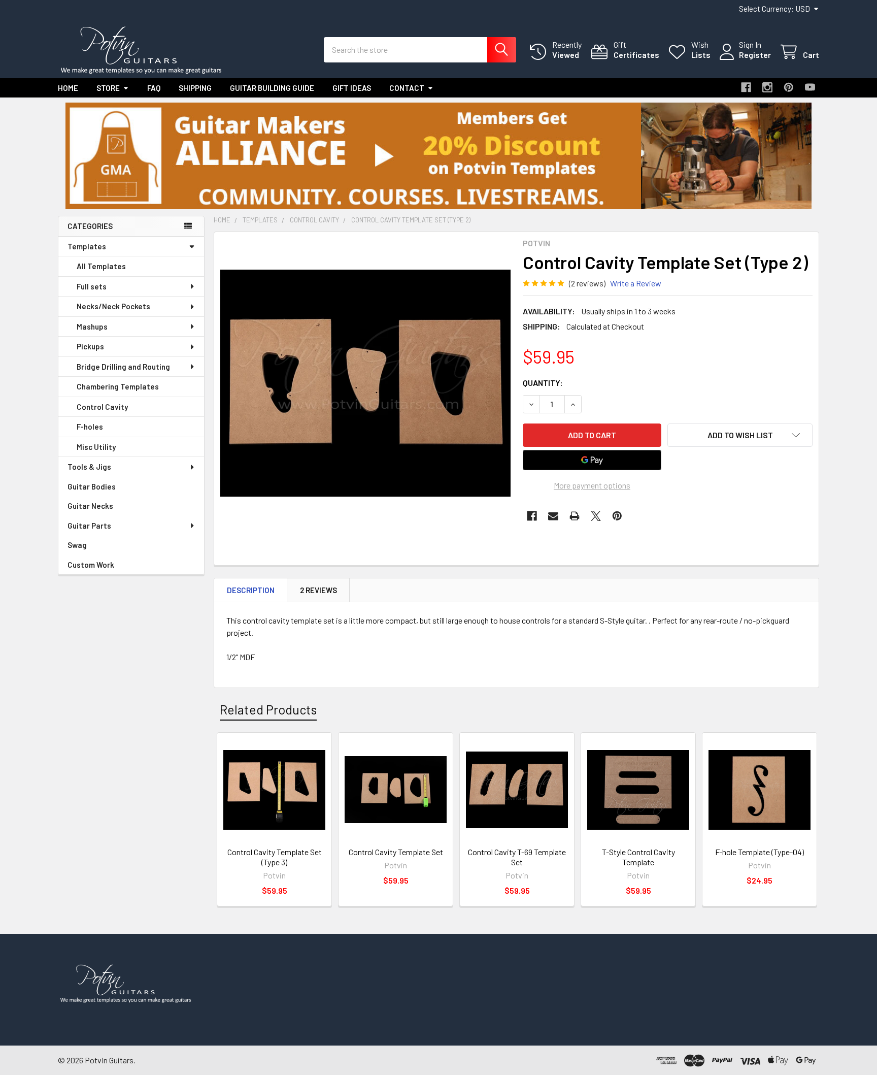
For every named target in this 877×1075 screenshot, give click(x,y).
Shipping (195, 87)
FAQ (153, 87)
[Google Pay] (592, 460)
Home (68, 87)
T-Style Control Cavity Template (638, 857)
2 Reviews (318, 590)
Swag (77, 544)
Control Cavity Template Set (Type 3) (274, 857)
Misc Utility (96, 446)
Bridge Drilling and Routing (123, 366)
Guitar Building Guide (272, 87)
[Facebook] (746, 87)
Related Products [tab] (268, 709)
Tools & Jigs (89, 466)
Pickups (90, 346)
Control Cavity (102, 406)
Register (755, 54)
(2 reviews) (587, 283)
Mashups (92, 326)
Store (108, 87)
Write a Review (635, 283)
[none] (365, 383)
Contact (406, 87)
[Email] (553, 516)
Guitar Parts (89, 525)
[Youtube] (810, 87)
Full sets (92, 286)
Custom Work (91, 564)
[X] (596, 516)
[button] (439, 156)
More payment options (592, 485)
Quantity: (543, 382)
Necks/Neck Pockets (113, 306)
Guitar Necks (90, 505)
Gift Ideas (351, 87)
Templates (87, 246)
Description (251, 590)
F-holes (90, 426)
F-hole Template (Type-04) (759, 852)
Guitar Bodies (92, 486)
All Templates (101, 266)
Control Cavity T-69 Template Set (517, 857)
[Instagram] (767, 87)
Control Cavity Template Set (396, 852)
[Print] (574, 516)
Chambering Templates (118, 386)
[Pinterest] (789, 87)
